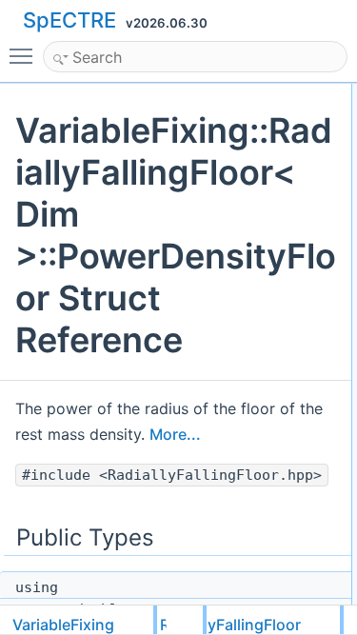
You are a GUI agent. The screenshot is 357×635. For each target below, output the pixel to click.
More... (175, 434)
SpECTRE (69, 20)
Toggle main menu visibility (25, 55)
